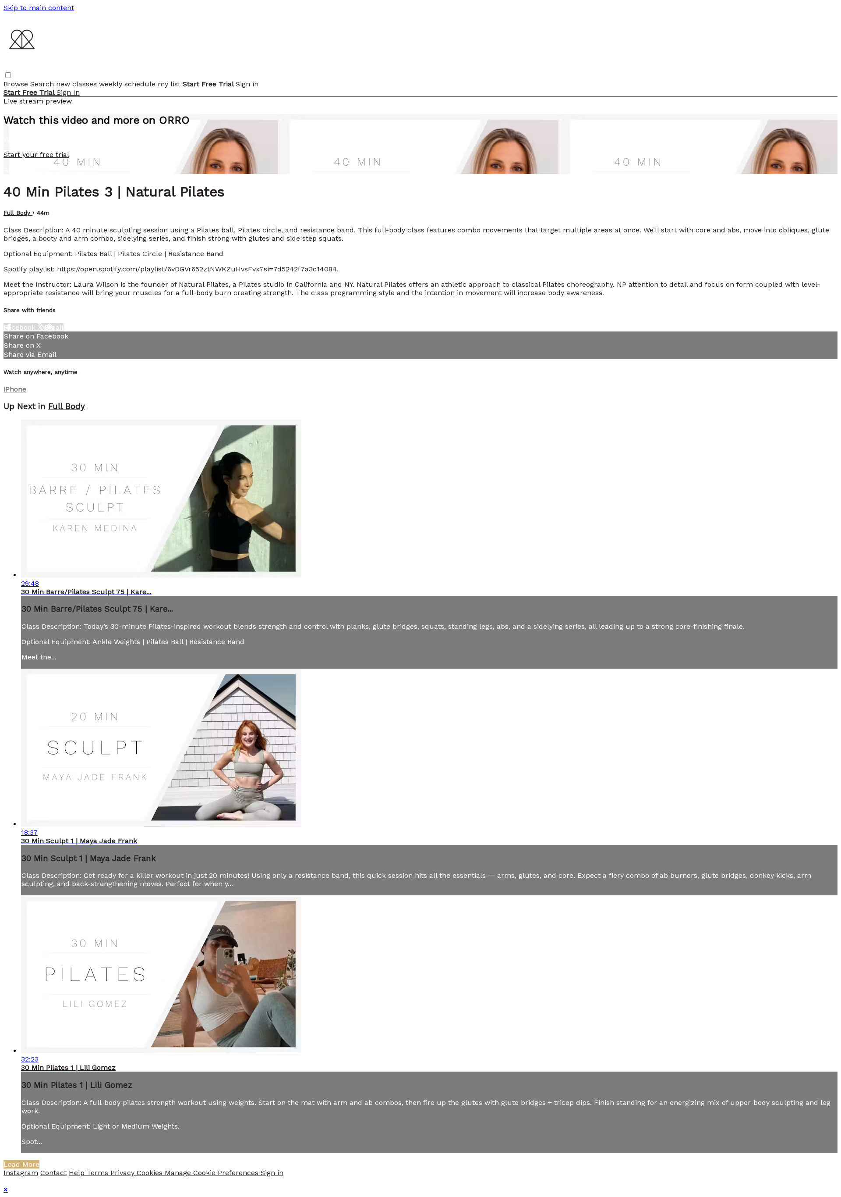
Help (78, 1172)
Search (43, 84)
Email (54, 327)
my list (169, 84)
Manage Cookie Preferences (213, 1172)
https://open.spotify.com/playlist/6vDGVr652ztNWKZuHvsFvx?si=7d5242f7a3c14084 (197, 269)
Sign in (247, 84)
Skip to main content (39, 8)
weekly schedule (127, 84)
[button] (8, 75)
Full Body (18, 213)
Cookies (151, 1172)
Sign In (68, 92)
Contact (53, 1172)
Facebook (21, 327)
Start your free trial (36, 154)
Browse (17, 84)
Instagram (21, 1172)
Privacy (123, 1172)
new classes (76, 84)
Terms (98, 1172)
